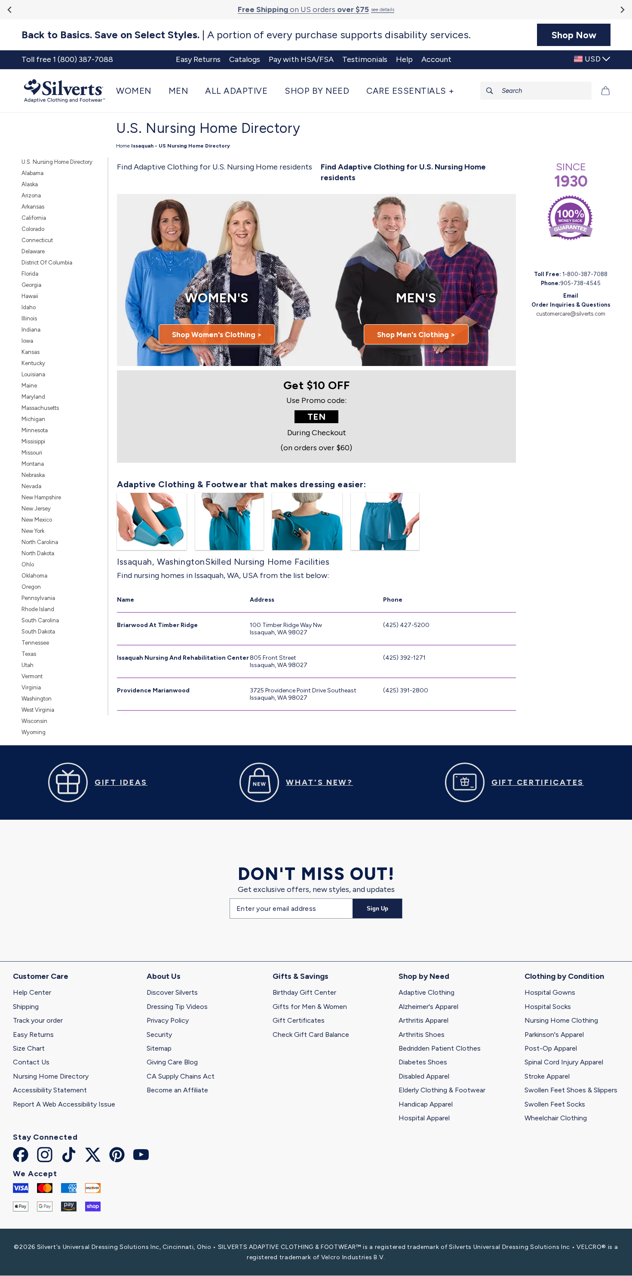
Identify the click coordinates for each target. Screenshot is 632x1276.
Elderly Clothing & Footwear (442, 1090)
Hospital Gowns (550, 992)
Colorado (32, 229)
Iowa (27, 341)
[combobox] (536, 91)
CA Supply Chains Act (181, 1076)
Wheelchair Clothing (556, 1118)
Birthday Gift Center (304, 992)
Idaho (28, 307)
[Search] (490, 91)
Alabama (32, 173)
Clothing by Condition (564, 976)
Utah (27, 665)
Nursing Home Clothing (561, 1020)
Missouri (31, 452)
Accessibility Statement (50, 1090)
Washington (36, 698)
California (33, 218)
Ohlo (27, 564)
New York (32, 531)
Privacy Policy (168, 1020)
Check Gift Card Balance (311, 1034)
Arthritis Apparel (423, 1020)
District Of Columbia (46, 262)
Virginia (31, 687)
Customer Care (40, 976)
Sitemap (159, 1048)
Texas (28, 654)
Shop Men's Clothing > (416, 334)
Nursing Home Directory (51, 1076)
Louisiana (33, 374)
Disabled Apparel (424, 1076)
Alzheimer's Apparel (428, 1006)
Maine (29, 385)
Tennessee (35, 643)
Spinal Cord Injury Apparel (564, 1062)
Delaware (33, 251)
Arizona (31, 195)
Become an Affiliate (177, 1090)
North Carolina (39, 542)
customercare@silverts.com (570, 314)
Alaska (29, 184)
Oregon (31, 587)
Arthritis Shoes (422, 1034)
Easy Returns (33, 1034)
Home (123, 146)
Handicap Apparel (426, 1104)
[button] (138, 90)
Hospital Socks (548, 1006)
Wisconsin (34, 721)
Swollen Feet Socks (555, 1104)
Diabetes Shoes (423, 1062)
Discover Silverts (172, 992)
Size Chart (29, 1048)
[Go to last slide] (10, 9)
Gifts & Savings (300, 976)
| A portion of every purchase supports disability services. (246, 35)
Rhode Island (37, 609)
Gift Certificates (299, 1020)
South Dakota (38, 631)
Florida (29, 274)
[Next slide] (622, 9)
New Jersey (36, 508)
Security (159, 1034)
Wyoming (33, 732)
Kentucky (33, 363)
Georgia (31, 285)
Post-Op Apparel (551, 1048)
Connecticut (37, 240)
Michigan (33, 419)
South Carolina (40, 620)
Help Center (32, 992)
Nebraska (33, 475)
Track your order (38, 1020)
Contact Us (31, 1062)
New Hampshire (41, 497)
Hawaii (29, 296)
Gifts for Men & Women (310, 1006)
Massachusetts (40, 408)
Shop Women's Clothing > (217, 334)
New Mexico (36, 520)
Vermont (32, 676)
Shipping (26, 1006)
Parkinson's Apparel (554, 1034)
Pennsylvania (38, 598)
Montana (32, 464)
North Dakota (37, 553)
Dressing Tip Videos (177, 1006)
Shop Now (574, 34)
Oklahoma (34, 575)
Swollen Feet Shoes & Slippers (571, 1090)
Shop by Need (424, 976)
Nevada (31, 486)
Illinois (29, 318)
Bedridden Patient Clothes (440, 1048)
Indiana (30, 329)
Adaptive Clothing (426, 992)
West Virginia (37, 710)
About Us (164, 976)
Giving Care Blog (172, 1062)
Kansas (30, 352)
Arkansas (32, 206)
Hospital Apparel (424, 1118)
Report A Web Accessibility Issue (64, 1104)
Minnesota (34, 430)
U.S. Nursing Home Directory (56, 162)
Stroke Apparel (547, 1076)
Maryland (33, 397)
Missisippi (33, 441)
